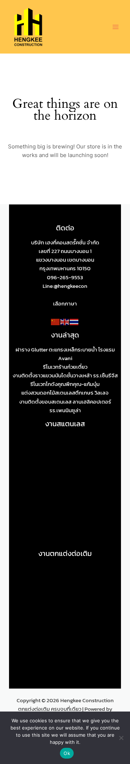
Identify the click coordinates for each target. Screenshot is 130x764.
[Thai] (74, 322)
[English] (65, 322)
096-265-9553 (65, 277)
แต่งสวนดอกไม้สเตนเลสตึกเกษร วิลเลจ (65, 393)
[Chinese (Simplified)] (55, 322)
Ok (67, 753)
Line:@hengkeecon (65, 286)
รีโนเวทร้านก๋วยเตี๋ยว (65, 367)
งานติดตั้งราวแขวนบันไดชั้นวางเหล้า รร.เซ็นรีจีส (65, 375)
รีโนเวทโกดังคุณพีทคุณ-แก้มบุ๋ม (65, 384)
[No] (121, 737)
